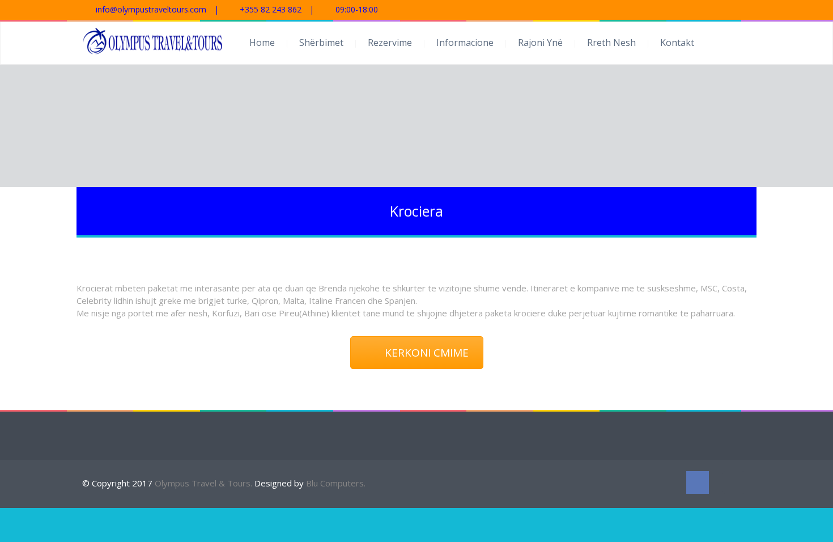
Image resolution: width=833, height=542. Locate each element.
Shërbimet (321, 42)
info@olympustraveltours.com (151, 9)
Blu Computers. (336, 483)
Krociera (416, 211)
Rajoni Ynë (540, 42)
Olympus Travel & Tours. (204, 483)
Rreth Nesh (611, 42)
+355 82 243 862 (270, 9)
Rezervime (390, 42)
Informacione (465, 42)
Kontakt (677, 42)
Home (262, 42)
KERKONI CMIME (427, 352)
